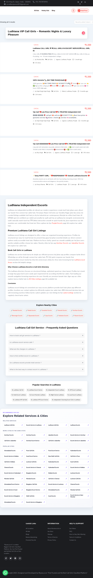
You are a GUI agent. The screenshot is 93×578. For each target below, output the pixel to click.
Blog (53, 10)
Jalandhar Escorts (77, 243)
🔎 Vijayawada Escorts (33, 315)
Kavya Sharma (41, 184)
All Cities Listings (35, 279)
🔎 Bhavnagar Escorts (16, 315)
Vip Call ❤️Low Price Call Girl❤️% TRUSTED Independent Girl (57, 112)
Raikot (64, 91)
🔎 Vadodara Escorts (62, 315)
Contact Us (72, 540)
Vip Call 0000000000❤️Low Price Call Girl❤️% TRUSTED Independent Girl (61, 144)
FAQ (70, 531)
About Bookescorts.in (54, 528)
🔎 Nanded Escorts (16, 310)
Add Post (84, 10)
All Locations (30, 528)
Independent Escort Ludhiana (56, 390)
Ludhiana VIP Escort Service (40, 400)
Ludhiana (63, 59)
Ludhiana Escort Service (35, 390)
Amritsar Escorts (62, 243)
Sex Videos (72, 528)
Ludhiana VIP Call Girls (21, 400)
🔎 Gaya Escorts (47, 315)
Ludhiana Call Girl (18, 390)
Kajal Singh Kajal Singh (43, 91)
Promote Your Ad (31, 540)
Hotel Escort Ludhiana (19, 395)
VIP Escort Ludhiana (75, 390)
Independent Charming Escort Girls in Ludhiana (67, 400)
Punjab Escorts (57, 223)
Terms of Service (52, 537)
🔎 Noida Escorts (31, 310)
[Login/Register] (73, 11)
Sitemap (50, 534)
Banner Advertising (31, 537)
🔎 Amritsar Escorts (76, 310)
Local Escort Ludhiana (75, 395)
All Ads (36, 10)
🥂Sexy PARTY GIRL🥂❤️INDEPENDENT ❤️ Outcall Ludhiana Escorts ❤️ (61, 176)
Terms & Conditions (75, 537)
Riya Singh (40, 152)
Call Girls (36, 45)
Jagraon (58, 59)
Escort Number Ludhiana (38, 395)
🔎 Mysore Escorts (77, 315)
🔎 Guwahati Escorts (46, 310)
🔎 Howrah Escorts (61, 310)
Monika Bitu (40, 59)
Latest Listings (68, 293)
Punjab (69, 59)
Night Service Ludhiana (57, 395)
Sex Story (50, 531)
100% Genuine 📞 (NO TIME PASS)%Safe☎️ (50, 80)
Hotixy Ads (45, 10)
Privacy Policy (52, 540)
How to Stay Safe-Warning (77, 534)
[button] (46, 33)
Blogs (27, 534)
